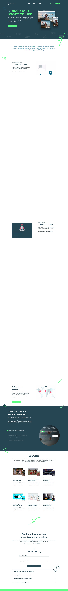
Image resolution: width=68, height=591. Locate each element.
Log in (51, 3)
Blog (34, 3)
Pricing (39, 3)
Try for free (57, 3)
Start (29, 3)
